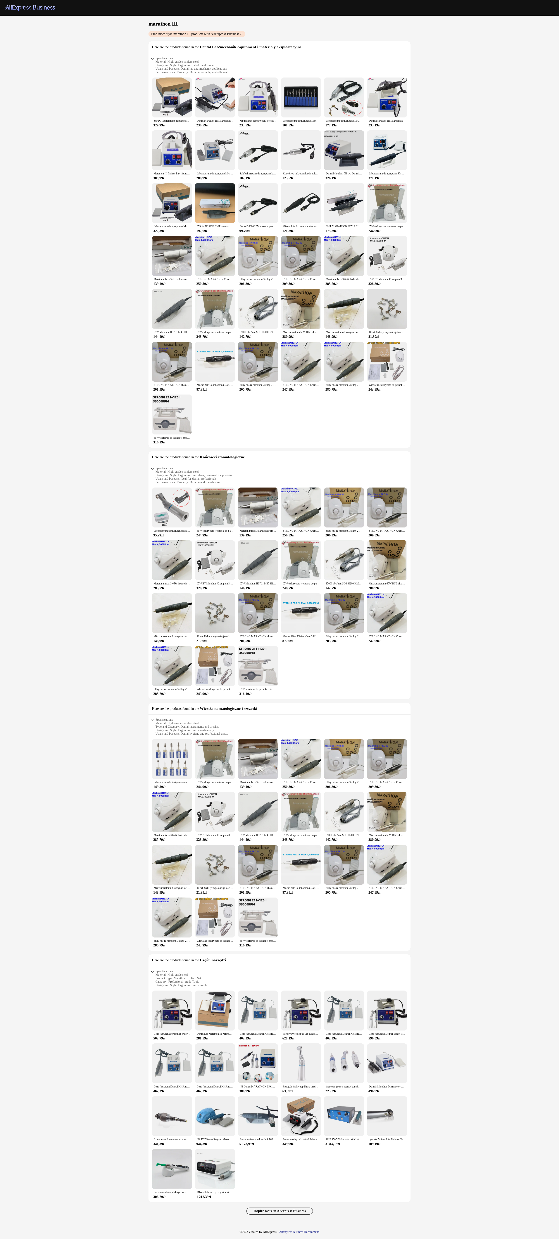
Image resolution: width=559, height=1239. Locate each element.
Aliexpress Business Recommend (299, 1232)
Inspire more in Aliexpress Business (280, 1211)
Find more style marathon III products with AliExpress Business (195, 34)
